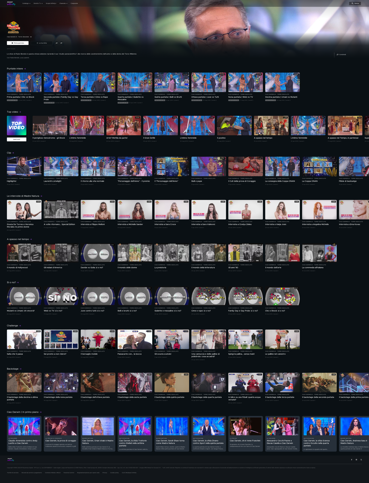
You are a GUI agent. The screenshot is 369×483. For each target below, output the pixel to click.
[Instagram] (356, 460)
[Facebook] (351, 460)
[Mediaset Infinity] (11, 3)
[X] (361, 460)
